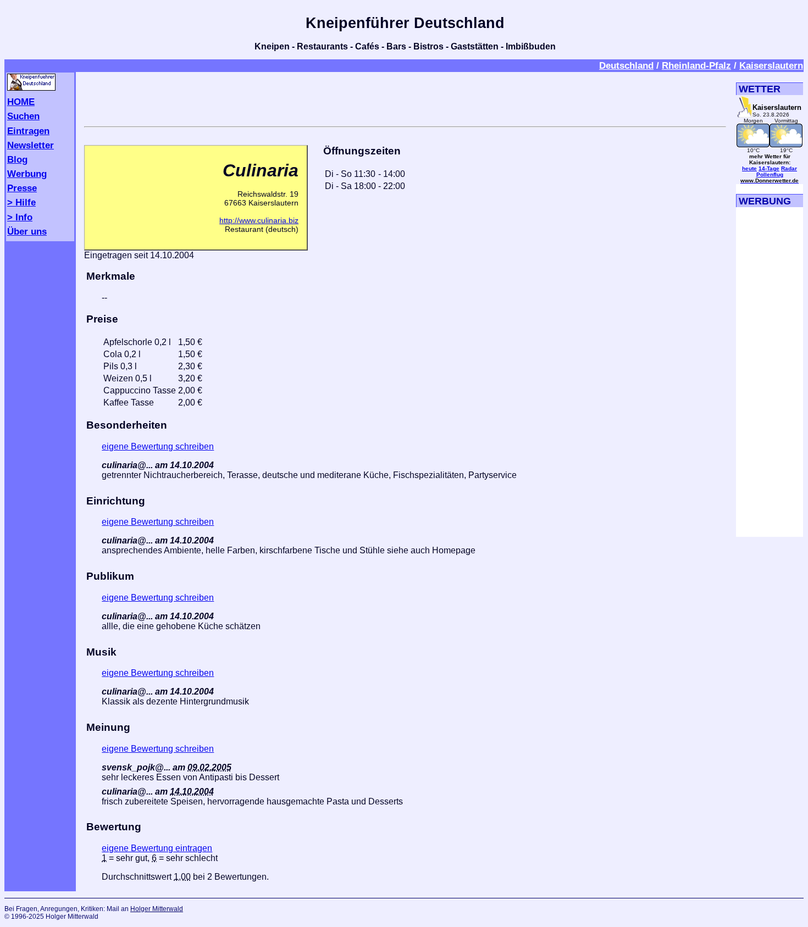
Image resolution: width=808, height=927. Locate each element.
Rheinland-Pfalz (696, 65)
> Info (19, 217)
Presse (22, 187)
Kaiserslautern (771, 65)
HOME (21, 101)
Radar (789, 168)
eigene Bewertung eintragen (157, 848)
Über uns (27, 231)
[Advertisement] (405, 97)
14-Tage (769, 168)
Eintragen (28, 130)
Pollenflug (769, 174)
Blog (17, 159)
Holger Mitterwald (156, 909)
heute (749, 168)
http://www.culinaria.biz (258, 220)
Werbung (27, 173)
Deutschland (626, 65)
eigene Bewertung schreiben (158, 446)
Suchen (23, 115)
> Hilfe (21, 202)
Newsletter (30, 145)
